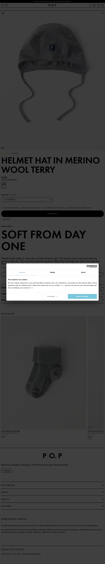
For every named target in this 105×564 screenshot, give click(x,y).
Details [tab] (52, 272)
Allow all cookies (82, 296)
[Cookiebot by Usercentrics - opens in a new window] (88, 266)
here (62, 285)
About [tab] (83, 272)
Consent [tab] (22, 272)
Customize (51, 296)
